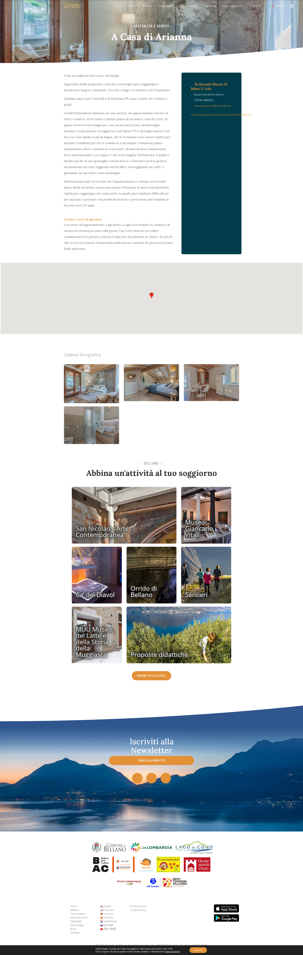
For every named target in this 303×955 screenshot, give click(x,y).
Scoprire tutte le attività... (151, 676)
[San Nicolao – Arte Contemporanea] (124, 516)
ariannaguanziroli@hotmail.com (212, 105)
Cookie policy (138, 910)
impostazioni (172, 951)
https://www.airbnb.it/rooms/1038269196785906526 (221, 114)
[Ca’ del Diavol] (97, 576)
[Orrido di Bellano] (152, 576)
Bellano (147, 6)
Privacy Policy (138, 906)
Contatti (255, 6)
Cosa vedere (165, 6)
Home (132, 6)
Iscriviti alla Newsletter (151, 760)
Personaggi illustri (233, 6)
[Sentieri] (206, 576)
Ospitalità (210, 6)
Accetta (198, 950)
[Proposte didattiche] (179, 636)
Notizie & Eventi (189, 6)
